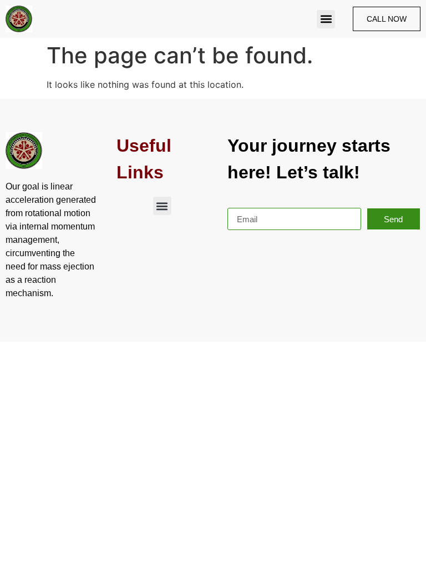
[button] (326, 19)
